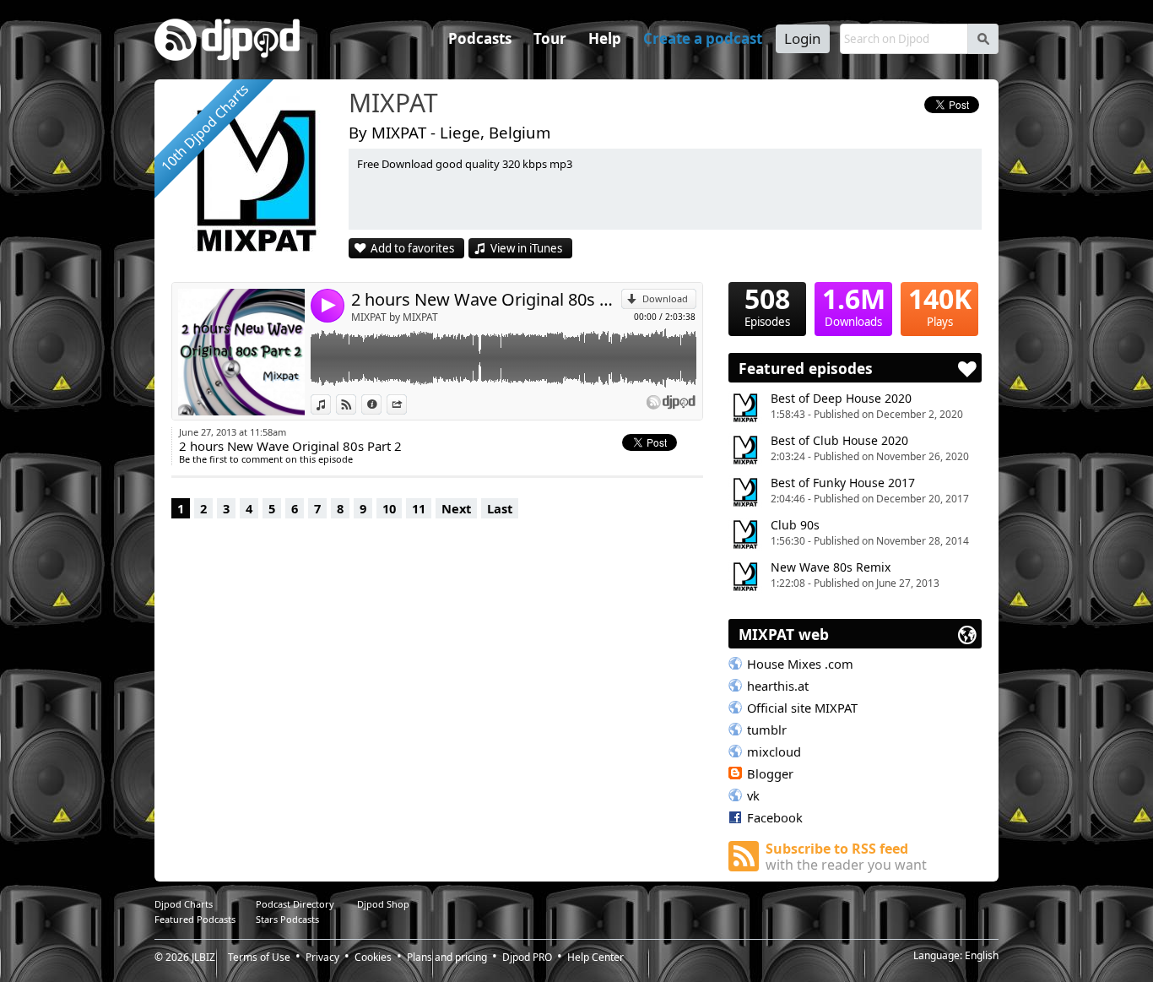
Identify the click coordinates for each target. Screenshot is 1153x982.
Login (802, 38)
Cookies (373, 957)
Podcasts (480, 38)
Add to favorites (412, 248)
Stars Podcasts (287, 919)
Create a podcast (702, 38)
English (982, 955)
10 (389, 508)
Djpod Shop (383, 904)
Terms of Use (259, 957)
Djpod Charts (183, 904)
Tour (549, 38)
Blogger (770, 773)
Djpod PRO (527, 957)
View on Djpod (355, 404)
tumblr (767, 729)
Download (665, 298)
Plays (940, 305)
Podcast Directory (295, 904)
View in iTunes (526, 248)
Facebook (775, 817)
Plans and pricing (447, 957)
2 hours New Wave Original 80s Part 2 (486, 299)
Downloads (853, 305)
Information (381, 404)
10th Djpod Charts (204, 127)
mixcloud (774, 751)
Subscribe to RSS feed (846, 856)
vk (753, 795)
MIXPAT (393, 104)
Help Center (595, 957)
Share (406, 404)
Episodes (767, 305)
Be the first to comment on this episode (266, 459)
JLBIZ (203, 957)
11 (418, 508)
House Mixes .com (800, 663)
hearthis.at (778, 685)
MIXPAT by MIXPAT (394, 317)
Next (456, 508)
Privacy (322, 957)
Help (604, 38)
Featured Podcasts (194, 919)
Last (499, 508)
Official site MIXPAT (802, 707)
